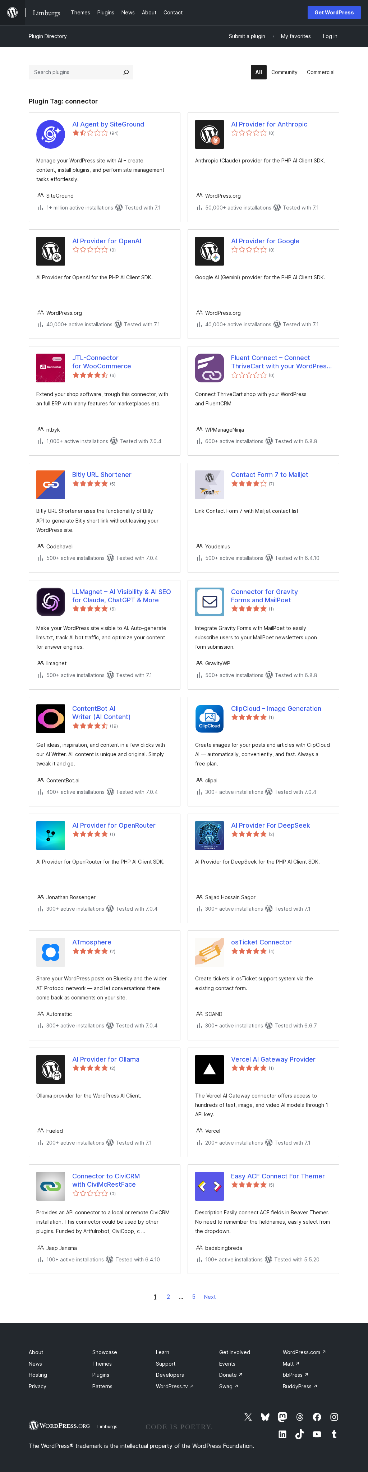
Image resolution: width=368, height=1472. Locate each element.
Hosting (38, 1375)
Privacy (37, 1386)
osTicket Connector (261, 942)
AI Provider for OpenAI (106, 241)
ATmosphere (91, 942)
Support (165, 1364)
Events (227, 1364)
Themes (102, 1364)
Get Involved (234, 1352)
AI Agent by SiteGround (108, 124)
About (36, 1352)
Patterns (102, 1386)
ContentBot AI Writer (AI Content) (101, 713)
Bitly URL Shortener (102, 474)
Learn (162, 1352)
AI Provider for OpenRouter (114, 825)
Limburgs (107, 1426)
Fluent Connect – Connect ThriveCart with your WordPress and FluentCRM (280, 362)
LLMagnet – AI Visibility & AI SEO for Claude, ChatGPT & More (121, 596)
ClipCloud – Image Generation (276, 708)
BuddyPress (300, 1386)
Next (210, 1297)
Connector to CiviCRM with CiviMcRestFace (106, 1180)
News (35, 1364)
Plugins (100, 1375)
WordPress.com (304, 1352)
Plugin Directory (48, 36)
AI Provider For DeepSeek (270, 825)
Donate (231, 1375)
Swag (229, 1386)
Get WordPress (334, 12)
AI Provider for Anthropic (269, 124)
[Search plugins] (126, 72)
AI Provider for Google (265, 241)
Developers (170, 1375)
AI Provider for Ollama (105, 1059)
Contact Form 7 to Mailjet (269, 474)
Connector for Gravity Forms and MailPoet (264, 596)
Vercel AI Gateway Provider (273, 1059)
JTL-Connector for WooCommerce (101, 362)
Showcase (104, 1352)
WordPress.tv (175, 1386)
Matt (291, 1364)
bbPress (296, 1375)
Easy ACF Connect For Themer (278, 1176)
